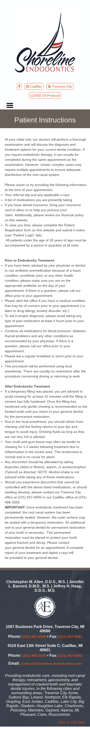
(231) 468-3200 (34, 655)
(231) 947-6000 (34, 637)
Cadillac (35, 86)
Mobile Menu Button (10, 105)
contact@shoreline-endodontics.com (51, 663)
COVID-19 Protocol (45, 95)
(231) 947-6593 (70, 637)
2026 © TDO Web (71, 722)
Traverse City (61, 86)
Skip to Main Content (16, 2)
